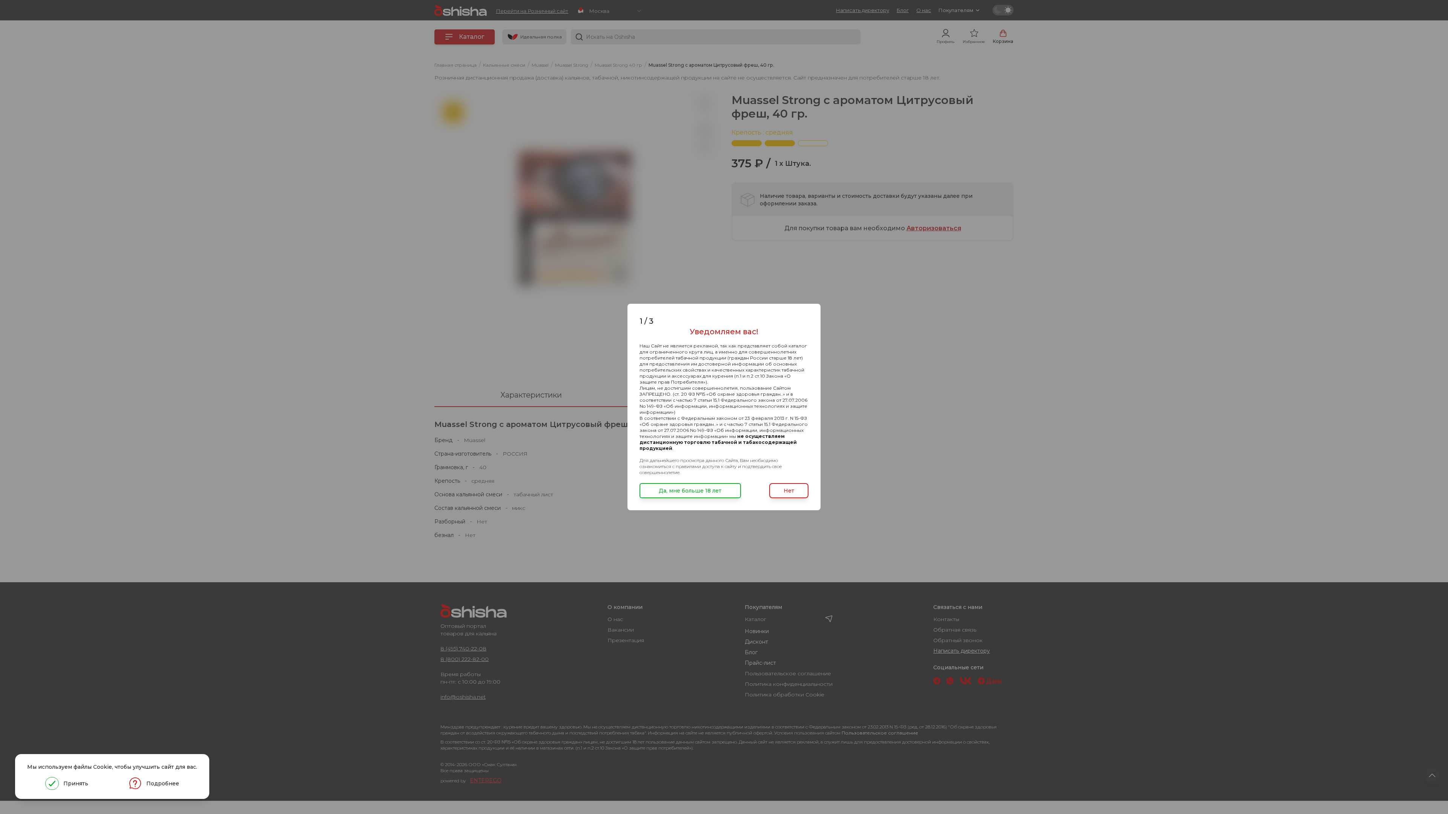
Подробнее (162, 783)
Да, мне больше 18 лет (690, 490)
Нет (789, 490)
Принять (75, 783)
